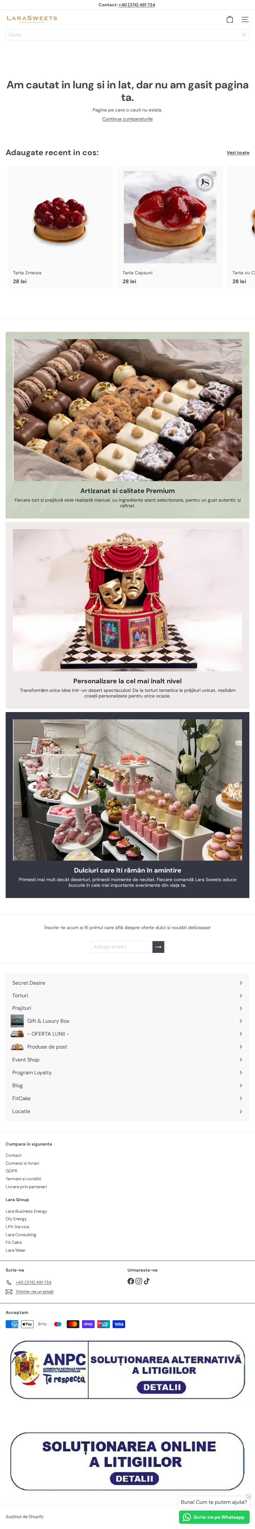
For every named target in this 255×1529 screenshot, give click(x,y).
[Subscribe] (158, 947)
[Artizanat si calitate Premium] (127, 410)
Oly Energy (16, 1219)
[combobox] (127, 34)
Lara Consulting (21, 1234)
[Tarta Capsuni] (170, 227)
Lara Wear (16, 1250)
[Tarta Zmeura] (60, 227)
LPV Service (17, 1227)
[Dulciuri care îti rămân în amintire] (127, 790)
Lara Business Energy (26, 1211)
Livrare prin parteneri (26, 1187)
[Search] (244, 34)
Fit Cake (14, 1242)
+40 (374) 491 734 (137, 5)
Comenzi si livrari (22, 1163)
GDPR (11, 1171)
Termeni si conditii (23, 1179)
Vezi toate (238, 153)
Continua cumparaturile (127, 119)
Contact (14, 1155)
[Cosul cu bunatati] (229, 19)
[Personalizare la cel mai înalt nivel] (127, 600)
